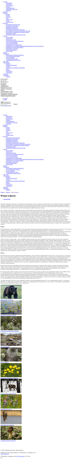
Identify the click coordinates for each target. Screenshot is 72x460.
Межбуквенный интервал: (7, 93)
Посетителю (9, 38)
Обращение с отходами (11, 9)
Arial (11, 91)
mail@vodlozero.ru (5, 453)
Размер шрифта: (4, 79)
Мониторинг (9, 3)
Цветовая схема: (4, 81)
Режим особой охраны (11, 65)
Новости (5, 11)
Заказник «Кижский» (6, 75)
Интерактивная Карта (11, 50)
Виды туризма (9, 37)
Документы (9, 4)
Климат (8, 14)
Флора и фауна (9, 22)
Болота (7, 20)
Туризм (5, 36)
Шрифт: (2, 90)
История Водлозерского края (13, 24)
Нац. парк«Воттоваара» (6, 62)
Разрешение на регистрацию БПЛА (14, 47)
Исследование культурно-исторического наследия (18, 31)
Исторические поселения (12, 25)
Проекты (8, 6)
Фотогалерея (9, 71)
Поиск (15, 104)
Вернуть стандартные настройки (8, 95)
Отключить (9, 88)
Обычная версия (4, 86)
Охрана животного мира (12, 58)
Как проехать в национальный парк (14, 41)
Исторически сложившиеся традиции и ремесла (17, 32)
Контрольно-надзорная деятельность (15, 55)
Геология (8, 17)
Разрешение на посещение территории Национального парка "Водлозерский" (25, 46)
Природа (5, 13)
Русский (5, 98)
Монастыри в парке (11, 33)
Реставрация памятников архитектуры (15, 29)
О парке (5, 1)
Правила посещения (11, 39)
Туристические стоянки (12, 43)
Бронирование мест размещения (14, 44)
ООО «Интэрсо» (21, 456)
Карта (7, 69)
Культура (5, 23)
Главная (2, 192)
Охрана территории (6, 53)
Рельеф (8, 15)
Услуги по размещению (11, 42)
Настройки (3, 84)
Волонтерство (9, 5)
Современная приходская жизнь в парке (15, 34)
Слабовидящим (6, 102)
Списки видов (6, 199)
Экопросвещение (10, 8)
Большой (15, 94)
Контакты (8, 10)
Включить (3, 88)
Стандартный (4, 94)
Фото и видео (9, 51)
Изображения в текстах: (6, 87)
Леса (7, 18)
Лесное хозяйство (10, 57)
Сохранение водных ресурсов (13, 60)
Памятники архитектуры (12, 28)
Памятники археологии (12, 27)
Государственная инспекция (13, 56)
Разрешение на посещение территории (15, 67)
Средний (10, 94)
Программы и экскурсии (12, 48)
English (5, 99)
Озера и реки (9, 19)
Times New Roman (5, 91)
